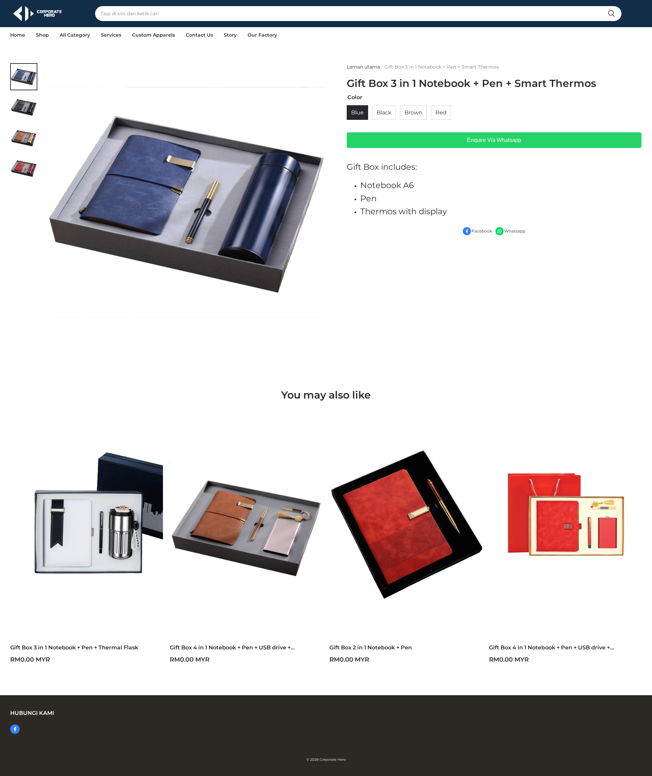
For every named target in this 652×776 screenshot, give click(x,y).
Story (230, 35)
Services (111, 35)
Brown (413, 112)
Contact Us (199, 35)
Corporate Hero (333, 759)
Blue (357, 112)
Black (384, 112)
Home (17, 35)
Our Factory (262, 35)
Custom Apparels (153, 35)
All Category (75, 35)
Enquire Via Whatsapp (494, 140)
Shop (42, 35)
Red (441, 112)
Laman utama (363, 67)
